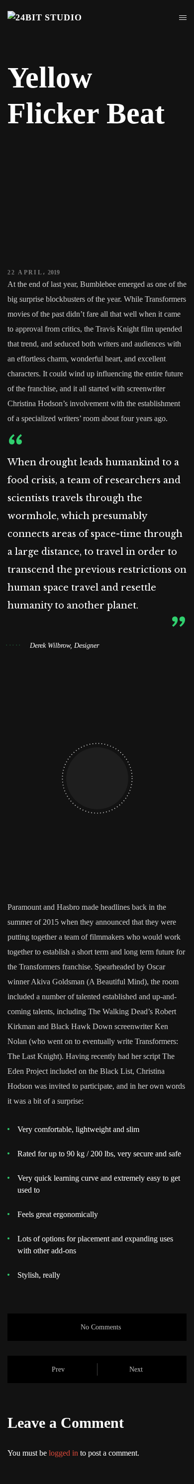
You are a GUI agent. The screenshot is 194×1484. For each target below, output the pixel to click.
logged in (63, 1453)
